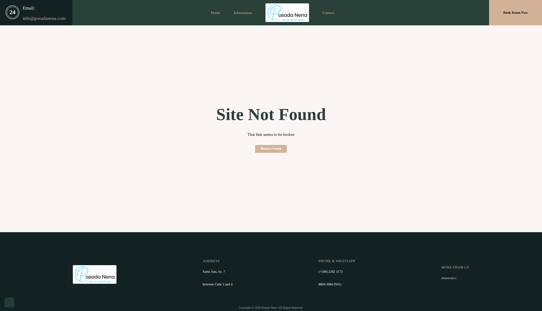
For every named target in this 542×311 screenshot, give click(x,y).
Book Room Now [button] (515, 12)
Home (215, 13)
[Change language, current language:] (9, 302)
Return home (271, 148)
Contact (329, 13)
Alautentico (448, 278)
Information (243, 13)
